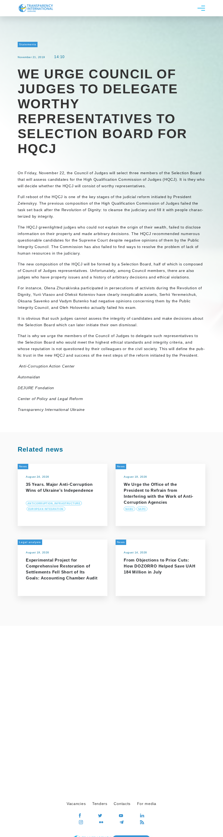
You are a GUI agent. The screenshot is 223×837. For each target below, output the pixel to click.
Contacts (122, 803)
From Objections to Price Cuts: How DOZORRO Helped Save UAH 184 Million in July (160, 566)
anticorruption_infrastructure (53, 503)
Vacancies (76, 803)
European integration (46, 509)
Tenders (99, 803)
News (23, 466)
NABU (129, 509)
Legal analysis (30, 542)
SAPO (142, 509)
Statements (27, 44)
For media (146, 803)
